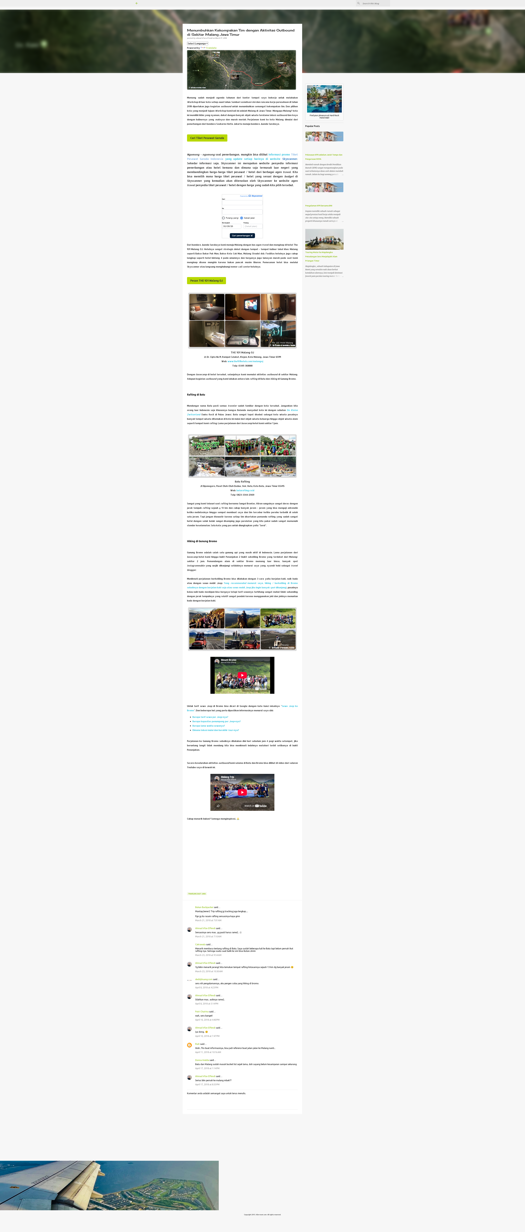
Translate (211, 47)
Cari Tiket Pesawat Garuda (207, 138)
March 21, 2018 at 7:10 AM (208, 936)
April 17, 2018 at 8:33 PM (207, 1084)
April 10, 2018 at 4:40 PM (207, 1020)
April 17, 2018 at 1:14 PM (207, 1068)
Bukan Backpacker (204, 907)
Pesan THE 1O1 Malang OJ (206, 280)
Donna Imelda (202, 1060)
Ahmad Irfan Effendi (205, 928)
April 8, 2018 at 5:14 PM (206, 1003)
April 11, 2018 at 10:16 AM (208, 1052)
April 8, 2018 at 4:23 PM (206, 987)
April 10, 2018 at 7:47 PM (207, 1036)
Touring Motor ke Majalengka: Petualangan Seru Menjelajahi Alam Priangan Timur (321, 256)
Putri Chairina (202, 1011)
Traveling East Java (197, 894)
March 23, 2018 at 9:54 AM (208, 955)
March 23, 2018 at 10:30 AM (209, 971)
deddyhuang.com (203, 979)
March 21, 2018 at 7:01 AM (208, 920)
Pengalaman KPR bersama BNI (318, 206)
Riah (197, 1044)
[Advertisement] (242, 858)
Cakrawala (200, 944)
